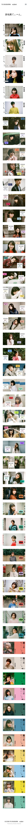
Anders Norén (17, 823)
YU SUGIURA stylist (9, 4)
